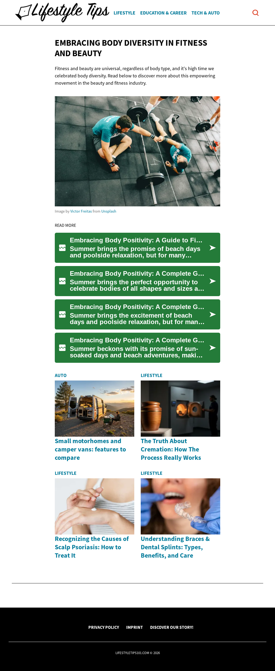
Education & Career (163, 13)
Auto (61, 375)
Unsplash (108, 211)
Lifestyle (124, 13)
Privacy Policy (103, 627)
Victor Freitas (81, 211)
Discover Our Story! (171, 627)
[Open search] (255, 12)
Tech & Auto (205, 13)
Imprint (134, 627)
